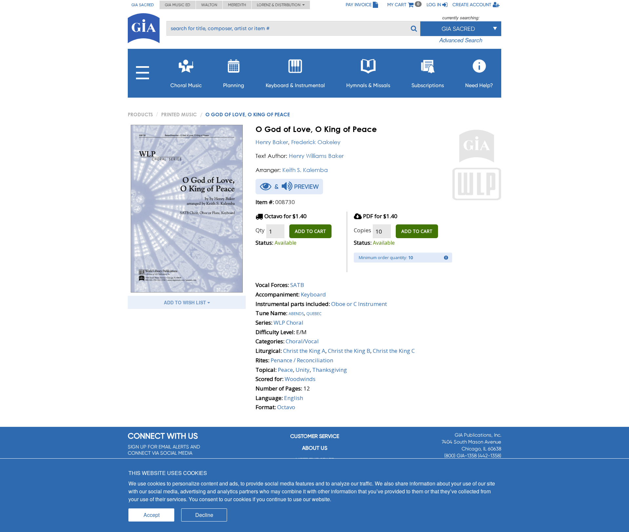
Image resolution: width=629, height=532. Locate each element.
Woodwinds (300, 379)
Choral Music (186, 85)
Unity (302, 369)
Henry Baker (272, 142)
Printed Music (179, 114)
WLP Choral (288, 322)
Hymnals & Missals (368, 85)
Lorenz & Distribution (279, 5)
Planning (233, 85)
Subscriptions (427, 85)
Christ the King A (304, 350)
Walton (209, 5)
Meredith (237, 5)
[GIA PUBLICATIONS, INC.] (144, 27)
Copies (362, 230)
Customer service (314, 436)
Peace (285, 369)
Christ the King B (349, 350)
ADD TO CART (310, 231)
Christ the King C (394, 350)
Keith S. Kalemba (305, 169)
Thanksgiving (329, 369)
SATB (297, 285)
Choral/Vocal (302, 341)
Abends (296, 313)
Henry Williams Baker (316, 155)
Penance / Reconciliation (302, 360)
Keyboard (313, 294)
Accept (151, 515)
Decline (204, 515)
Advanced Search (460, 40)
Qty (260, 230)
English (293, 398)
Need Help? (479, 85)
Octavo (286, 407)
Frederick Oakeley (315, 142)
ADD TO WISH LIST (185, 302)
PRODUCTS (140, 114)
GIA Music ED (177, 5)
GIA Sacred (142, 5)
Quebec (314, 313)
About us (314, 448)
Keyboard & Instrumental (295, 85)
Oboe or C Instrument (359, 304)
